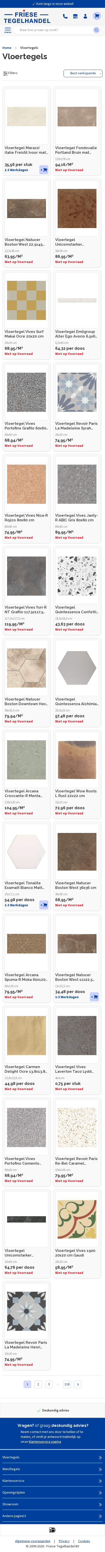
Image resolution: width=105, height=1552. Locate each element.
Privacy (64, 1541)
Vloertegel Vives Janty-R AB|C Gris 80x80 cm (76, 517)
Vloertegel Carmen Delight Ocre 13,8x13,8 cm (25, 1069)
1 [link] (27, 1384)
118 (67, 1384)
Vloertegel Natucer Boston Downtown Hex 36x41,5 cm (25, 701)
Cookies (84, 1541)
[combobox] (54, 30)
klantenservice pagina (45, 1441)
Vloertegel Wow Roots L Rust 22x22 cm (76, 793)
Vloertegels (29, 47)
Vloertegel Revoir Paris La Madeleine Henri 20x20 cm (26, 1345)
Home (6, 47)
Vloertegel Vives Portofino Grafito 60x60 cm (25, 426)
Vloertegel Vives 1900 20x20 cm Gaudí (75, 1252)
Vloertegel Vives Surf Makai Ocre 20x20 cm (24, 334)
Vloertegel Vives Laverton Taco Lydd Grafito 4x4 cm (73, 1069)
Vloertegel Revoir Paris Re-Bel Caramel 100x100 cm (76, 1161)
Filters (13, 73)
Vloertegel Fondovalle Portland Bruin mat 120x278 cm (76, 150)
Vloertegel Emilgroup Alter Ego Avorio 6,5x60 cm (76, 334)
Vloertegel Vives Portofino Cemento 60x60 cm (22, 1161)
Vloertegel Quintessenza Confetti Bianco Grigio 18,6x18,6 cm (76, 609)
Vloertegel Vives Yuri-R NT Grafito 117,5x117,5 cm (26, 609)
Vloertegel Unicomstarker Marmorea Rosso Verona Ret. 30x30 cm (74, 242)
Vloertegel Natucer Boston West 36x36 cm (75, 885)
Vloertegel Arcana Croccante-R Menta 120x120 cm (22, 793)
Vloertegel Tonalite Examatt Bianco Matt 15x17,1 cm (23, 885)
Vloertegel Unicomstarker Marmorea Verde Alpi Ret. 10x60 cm (24, 1253)
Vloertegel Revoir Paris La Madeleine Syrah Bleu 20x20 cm (76, 426)
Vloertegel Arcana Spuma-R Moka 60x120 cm (25, 977)
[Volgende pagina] (78, 1384)
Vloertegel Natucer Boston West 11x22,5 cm (74, 977)
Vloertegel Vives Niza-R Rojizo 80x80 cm (26, 517)
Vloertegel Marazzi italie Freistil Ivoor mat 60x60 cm (25, 150)
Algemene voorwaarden (32, 1541)
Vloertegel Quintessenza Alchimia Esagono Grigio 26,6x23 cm (76, 701)
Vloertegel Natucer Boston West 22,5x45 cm (23, 242)
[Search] (97, 30)
